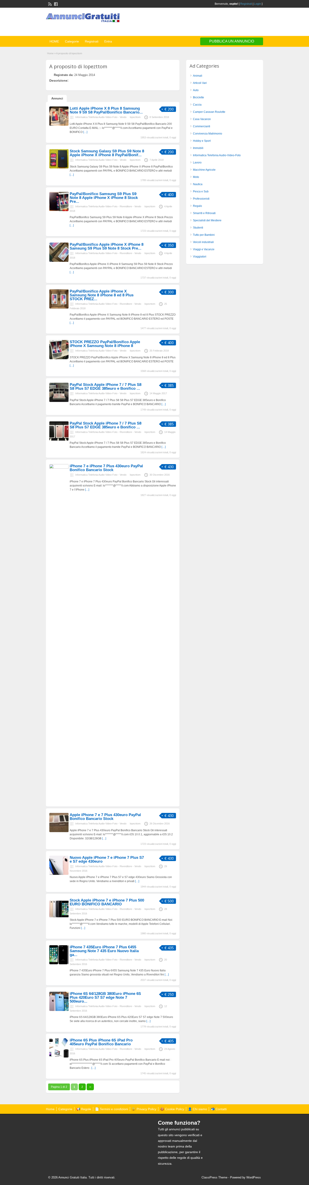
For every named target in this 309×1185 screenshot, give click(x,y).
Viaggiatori (199, 256)
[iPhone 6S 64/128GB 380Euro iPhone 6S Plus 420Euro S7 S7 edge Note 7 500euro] (59, 1010)
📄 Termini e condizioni (111, 1109)
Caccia (197, 104)
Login (257, 3)
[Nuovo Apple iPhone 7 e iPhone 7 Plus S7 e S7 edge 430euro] (59, 874)
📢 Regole (83, 1109)
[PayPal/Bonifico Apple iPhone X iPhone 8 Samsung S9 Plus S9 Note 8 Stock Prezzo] (59, 260)
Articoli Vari (200, 83)
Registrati (246, 3)
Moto (196, 177)
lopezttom (135, 117)
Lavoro (197, 162)
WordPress (253, 1177)
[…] (85, 132)
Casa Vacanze (202, 119)
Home (50, 53)
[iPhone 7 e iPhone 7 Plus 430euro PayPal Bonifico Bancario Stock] (59, 467)
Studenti (198, 227)
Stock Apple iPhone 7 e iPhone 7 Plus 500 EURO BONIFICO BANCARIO (107, 902)
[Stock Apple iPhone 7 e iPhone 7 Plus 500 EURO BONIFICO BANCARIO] (59, 916)
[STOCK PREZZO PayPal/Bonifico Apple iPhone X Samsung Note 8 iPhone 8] (59, 358)
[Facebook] (55, 3)
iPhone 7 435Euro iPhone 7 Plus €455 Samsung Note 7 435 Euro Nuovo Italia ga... (104, 951)
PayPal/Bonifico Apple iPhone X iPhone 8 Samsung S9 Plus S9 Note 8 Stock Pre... (106, 246)
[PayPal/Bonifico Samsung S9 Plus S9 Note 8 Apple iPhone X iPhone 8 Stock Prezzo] (59, 210)
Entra (108, 41)
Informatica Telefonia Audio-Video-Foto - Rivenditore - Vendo (108, 206)
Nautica (197, 184)
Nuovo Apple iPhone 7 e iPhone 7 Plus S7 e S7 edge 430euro (107, 859)
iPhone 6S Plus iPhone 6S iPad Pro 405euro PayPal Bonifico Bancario (101, 1042)
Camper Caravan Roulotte (209, 111)
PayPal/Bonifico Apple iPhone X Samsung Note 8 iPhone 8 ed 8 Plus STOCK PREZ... (101, 295)
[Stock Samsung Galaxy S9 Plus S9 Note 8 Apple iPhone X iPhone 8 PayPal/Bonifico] (59, 167)
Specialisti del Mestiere (207, 220)
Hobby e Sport (202, 140)
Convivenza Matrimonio (207, 133)
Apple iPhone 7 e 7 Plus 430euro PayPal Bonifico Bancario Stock (105, 817)
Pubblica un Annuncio (231, 41)
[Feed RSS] (49, 3)
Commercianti (201, 126)
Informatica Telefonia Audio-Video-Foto (217, 155)
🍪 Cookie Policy (172, 1109)
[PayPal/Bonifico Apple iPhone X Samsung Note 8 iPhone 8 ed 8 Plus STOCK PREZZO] (59, 307)
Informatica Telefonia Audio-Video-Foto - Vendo (100, 117)
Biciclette (198, 97)
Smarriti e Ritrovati (204, 213)
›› (90, 1086)
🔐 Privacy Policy (144, 1109)
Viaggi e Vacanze (203, 249)
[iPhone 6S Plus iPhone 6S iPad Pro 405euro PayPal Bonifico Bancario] (59, 1056)
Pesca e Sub (201, 191)
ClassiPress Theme (214, 1177)
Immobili (198, 148)
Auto (196, 90)
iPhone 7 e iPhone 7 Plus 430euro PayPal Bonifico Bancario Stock (106, 468)
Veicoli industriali (203, 242)
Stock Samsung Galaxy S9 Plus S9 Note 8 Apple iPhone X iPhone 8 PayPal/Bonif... (107, 153)
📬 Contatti (219, 1109)
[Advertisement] (210, 22)
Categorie (72, 41)
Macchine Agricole (204, 169)
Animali (197, 75)
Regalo (197, 206)
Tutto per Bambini (204, 234)
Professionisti (201, 198)
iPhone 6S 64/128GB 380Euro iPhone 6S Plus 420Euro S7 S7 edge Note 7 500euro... (105, 997)
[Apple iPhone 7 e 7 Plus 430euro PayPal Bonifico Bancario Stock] (59, 831)
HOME (54, 41)
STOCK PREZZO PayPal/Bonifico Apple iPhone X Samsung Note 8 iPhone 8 (105, 344)
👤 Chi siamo (197, 1109)
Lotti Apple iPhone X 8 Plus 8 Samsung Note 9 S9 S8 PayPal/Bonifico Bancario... (106, 110)
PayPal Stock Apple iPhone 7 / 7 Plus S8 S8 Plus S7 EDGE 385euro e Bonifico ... (105, 386)
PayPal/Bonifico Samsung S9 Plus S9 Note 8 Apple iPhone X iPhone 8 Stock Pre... (104, 198)
